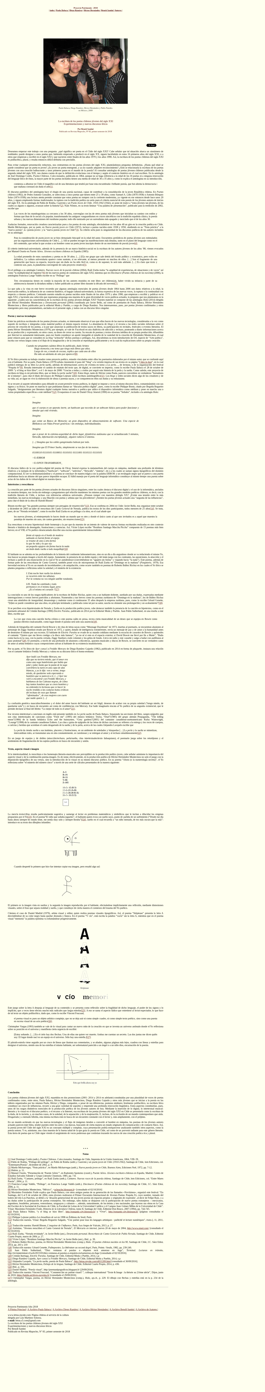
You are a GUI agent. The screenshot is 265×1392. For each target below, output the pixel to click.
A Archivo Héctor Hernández (94, 1309)
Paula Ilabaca (62, 10)
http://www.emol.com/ (138, 1228)
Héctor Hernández (92, 10)
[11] (102, 376)
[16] (66, 549)
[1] (51, 186)
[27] (89, 1037)
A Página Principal (17, 1309)
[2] (61, 205)
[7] (116, 283)
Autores (118, 10)
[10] (75, 373)
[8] (76, 354)
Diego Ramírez (76, 10)
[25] (83, 1010)
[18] (160, 603)
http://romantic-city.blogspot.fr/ (80, 1211)
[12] (54, 392)
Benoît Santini (107, 10)
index (52, 10)
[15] (82, 519)
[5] (84, 265)
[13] (87, 506)
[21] (73, 708)
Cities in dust (145, 362)
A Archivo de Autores (146, 1309)
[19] (95, 621)
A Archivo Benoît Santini (122, 1309)
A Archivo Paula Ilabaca (39, 1309)
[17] (57, 589)
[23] (30, 817)
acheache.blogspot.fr (64, 1189)
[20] (24, 640)
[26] (50, 1021)
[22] (139, 733)
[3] (77, 230)
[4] (135, 243)
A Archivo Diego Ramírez (66, 1309)
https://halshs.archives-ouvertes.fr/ (33, 1275)
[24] (84, 819)
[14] (152, 508)
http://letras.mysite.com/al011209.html (92, 1261)
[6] (43, 273)
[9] (21, 367)
